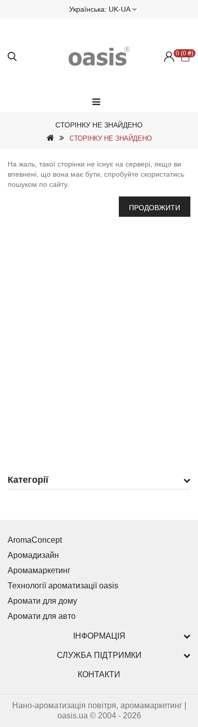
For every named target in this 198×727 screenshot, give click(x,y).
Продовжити (154, 208)
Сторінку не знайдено (111, 138)
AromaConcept (35, 540)
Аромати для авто (42, 616)
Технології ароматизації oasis (63, 585)
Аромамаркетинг (39, 570)
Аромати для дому (42, 601)
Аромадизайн (33, 555)
